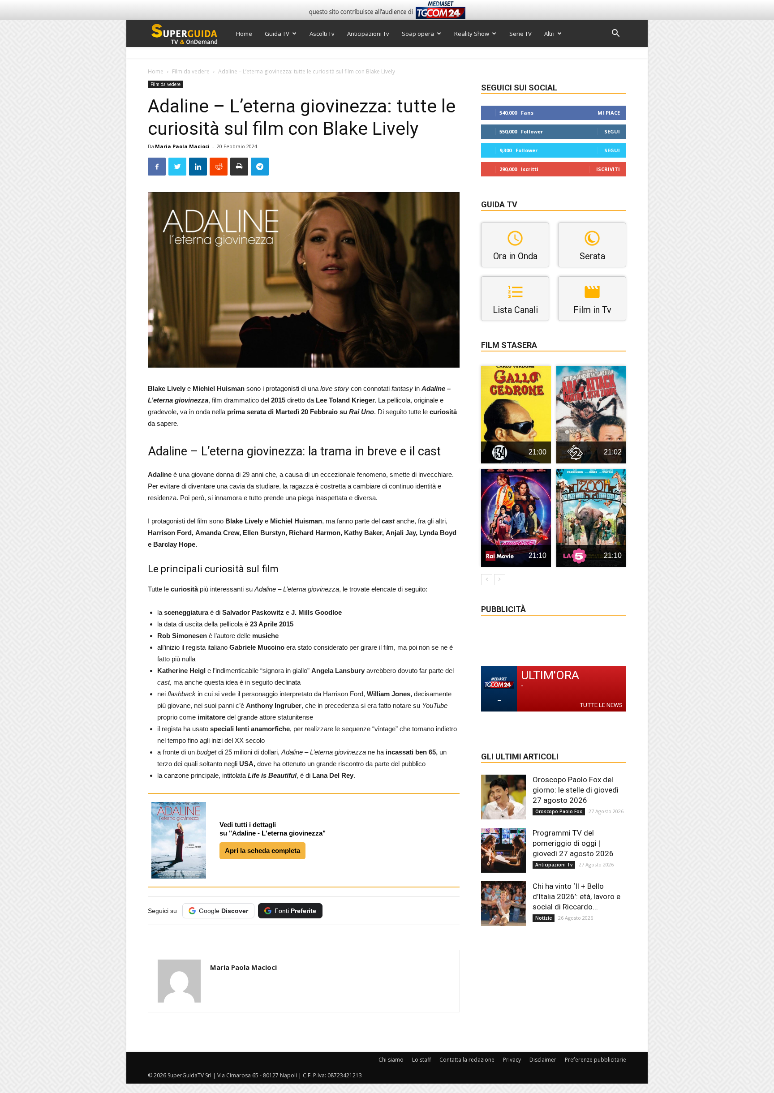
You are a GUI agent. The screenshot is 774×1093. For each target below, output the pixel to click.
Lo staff (421, 1059)
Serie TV (520, 34)
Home (244, 34)
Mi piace (609, 112)
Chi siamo (391, 1059)
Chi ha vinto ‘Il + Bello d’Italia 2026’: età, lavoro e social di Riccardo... (576, 896)
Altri (549, 34)
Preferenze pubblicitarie (595, 1059)
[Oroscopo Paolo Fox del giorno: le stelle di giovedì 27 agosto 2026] (503, 797)
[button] (615, 34)
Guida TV (277, 34)
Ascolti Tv (322, 34)
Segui (612, 131)
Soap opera (418, 34)
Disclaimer (542, 1059)
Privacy (512, 1059)
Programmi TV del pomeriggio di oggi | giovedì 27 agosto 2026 (573, 843)
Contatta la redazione (466, 1059)
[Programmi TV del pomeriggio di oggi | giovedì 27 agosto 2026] (503, 850)
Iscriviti (608, 169)
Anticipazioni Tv (368, 34)
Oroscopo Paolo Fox (558, 811)
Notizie (543, 918)
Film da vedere (191, 71)
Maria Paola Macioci (182, 146)
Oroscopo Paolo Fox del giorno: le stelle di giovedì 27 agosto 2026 (576, 790)
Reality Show (471, 34)
